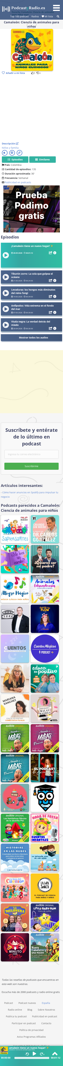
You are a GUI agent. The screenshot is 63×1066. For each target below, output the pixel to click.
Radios (35, 16)
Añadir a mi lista (15, 73)
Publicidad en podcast (44, 1016)
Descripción (9, 143)
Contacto (46, 1023)
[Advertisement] (31, 108)
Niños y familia (10, 147)
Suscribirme (31, 466)
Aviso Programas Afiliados (31, 1036)
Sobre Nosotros (46, 1009)
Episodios (17, 159)
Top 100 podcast (19, 16)
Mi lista (48, 16)
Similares (44, 159)
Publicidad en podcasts (18, 182)
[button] (57, 6)
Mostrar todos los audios (33, 337)
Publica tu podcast (16, 1016)
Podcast (8, 1003)
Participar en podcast (24, 1023)
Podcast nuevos (27, 1003)
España (46, 1003)
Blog (29, 1009)
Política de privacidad (31, 1030)
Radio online (15, 1009)
